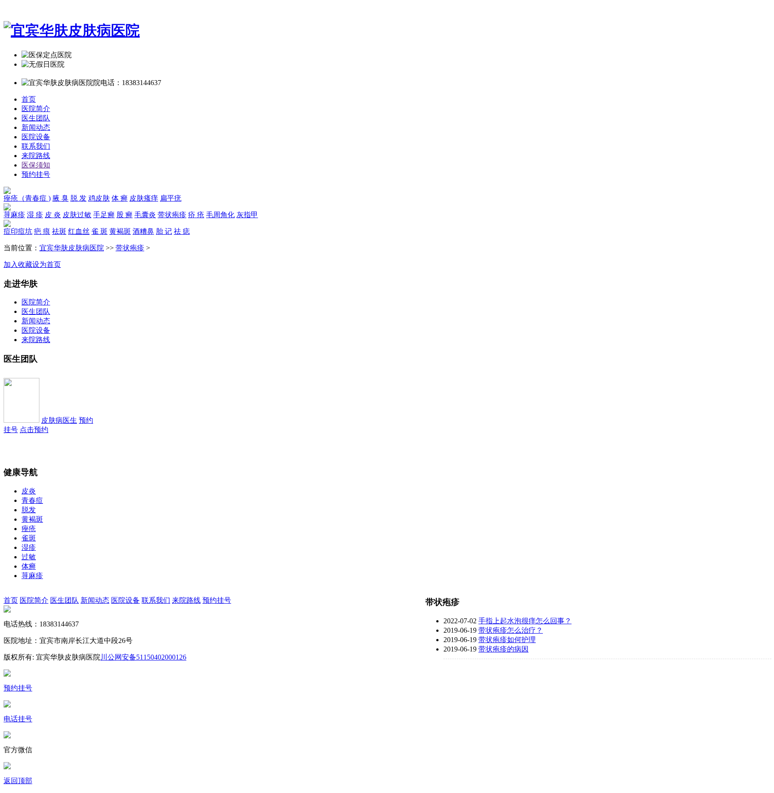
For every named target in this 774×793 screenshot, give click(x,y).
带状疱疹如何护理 (507, 639)
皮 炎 (53, 215)
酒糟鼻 (143, 231)
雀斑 (29, 538)
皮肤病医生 (59, 420)
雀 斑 (99, 231)
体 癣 (120, 198)
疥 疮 (196, 215)
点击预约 (34, 429)
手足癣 (104, 215)
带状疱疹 (172, 215)
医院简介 (36, 108)
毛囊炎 (145, 215)
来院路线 (36, 155)
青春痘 (32, 500)
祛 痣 (182, 231)
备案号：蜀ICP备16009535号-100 (239, 657)
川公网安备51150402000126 (143, 657)
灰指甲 (247, 215)
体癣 (29, 566)
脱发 (29, 510)
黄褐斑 (120, 231)
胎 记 (164, 231)
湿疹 (29, 547)
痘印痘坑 (18, 231)
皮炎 (29, 491)
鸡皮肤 (99, 198)
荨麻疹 (14, 215)
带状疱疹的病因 (503, 649)
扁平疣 (170, 198)
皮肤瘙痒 (143, 198)
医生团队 (36, 118)
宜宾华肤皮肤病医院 (71, 248)
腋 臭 (60, 198)
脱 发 (78, 198)
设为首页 (46, 264)
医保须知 (36, 165)
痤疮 (29, 528)
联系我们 (36, 146)
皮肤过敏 (77, 215)
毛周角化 (220, 215)
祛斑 (59, 231)
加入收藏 (18, 264)
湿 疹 (35, 215)
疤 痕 (42, 231)
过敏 (29, 557)
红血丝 (79, 231)
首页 (29, 99)
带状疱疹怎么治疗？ (510, 630)
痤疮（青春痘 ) (27, 198)
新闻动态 (36, 127)
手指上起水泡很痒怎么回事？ (525, 621)
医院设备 (36, 137)
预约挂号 (36, 174)
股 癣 (124, 215)
